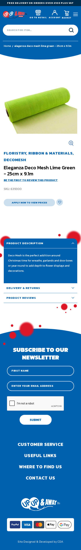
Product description (24, 243)
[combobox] (40, 30)
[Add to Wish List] (59, 202)
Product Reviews (21, 298)
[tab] (40, 243)
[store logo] (15, 14)
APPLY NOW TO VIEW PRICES (29, 202)
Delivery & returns (23, 288)
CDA (60, 542)
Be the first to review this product (31, 180)
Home (7, 46)
